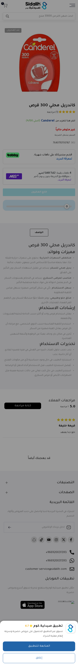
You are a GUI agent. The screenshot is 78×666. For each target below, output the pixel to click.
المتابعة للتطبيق (39, 646)
